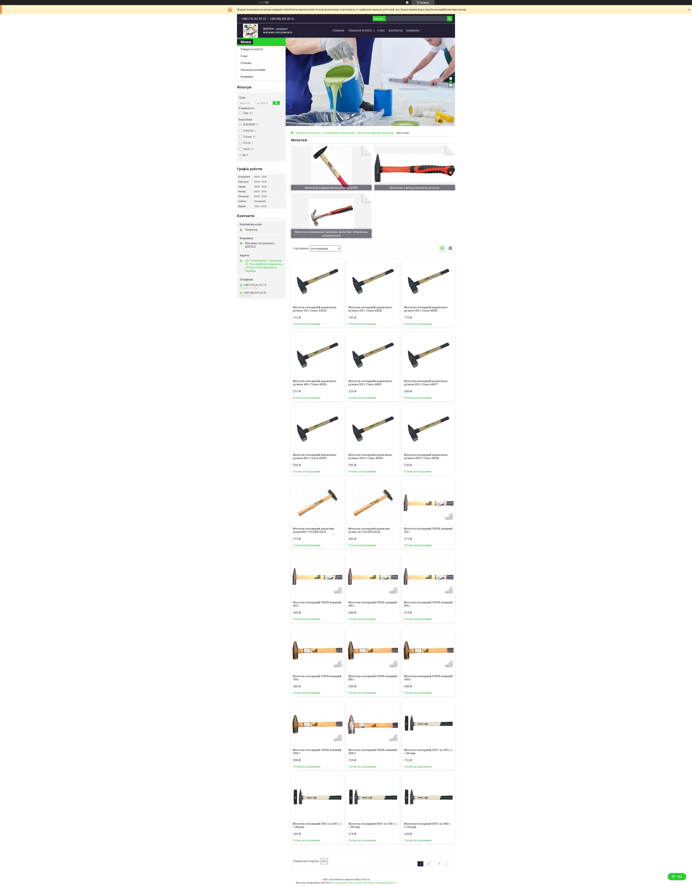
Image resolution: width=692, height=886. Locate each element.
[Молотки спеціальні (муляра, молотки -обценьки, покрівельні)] (331, 215)
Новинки (412, 30)
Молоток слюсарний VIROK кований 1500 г (317, 751)
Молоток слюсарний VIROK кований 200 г (317, 604)
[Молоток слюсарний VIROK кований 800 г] (373, 650)
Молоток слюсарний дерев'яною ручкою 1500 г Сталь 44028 (426, 456)
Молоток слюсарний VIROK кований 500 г (428, 604)
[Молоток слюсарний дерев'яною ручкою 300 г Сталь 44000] (428, 281)
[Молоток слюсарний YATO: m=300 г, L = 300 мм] (373, 797)
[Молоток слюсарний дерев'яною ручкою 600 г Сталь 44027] (428, 355)
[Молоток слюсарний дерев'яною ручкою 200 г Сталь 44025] (373, 281)
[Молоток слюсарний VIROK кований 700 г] (317, 650)
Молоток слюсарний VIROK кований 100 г (428, 530)
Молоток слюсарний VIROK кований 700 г (317, 678)
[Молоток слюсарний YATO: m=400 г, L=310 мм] (428, 797)
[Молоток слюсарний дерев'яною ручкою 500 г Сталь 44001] (373, 355)
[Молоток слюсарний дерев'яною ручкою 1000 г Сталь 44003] (373, 428)
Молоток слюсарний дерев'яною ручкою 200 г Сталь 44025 (370, 309)
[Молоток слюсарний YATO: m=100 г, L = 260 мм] (428, 724)
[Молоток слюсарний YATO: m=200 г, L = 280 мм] (317, 797)
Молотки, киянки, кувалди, (376, 133)
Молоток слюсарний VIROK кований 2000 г (372, 751)
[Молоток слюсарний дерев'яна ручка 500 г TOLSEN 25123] (317, 502)
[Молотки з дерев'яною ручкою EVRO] (331, 167)
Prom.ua (365, 879)
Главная (338, 30)
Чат (679, 876)
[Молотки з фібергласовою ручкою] (414, 167)
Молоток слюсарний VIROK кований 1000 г (428, 678)
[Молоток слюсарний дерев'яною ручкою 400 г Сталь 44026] (317, 355)
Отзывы (246, 63)
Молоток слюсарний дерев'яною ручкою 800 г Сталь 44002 (314, 456)
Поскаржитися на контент (347, 882)
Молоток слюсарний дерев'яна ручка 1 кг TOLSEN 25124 (369, 530)
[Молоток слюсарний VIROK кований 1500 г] (317, 724)
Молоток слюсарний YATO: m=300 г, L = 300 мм (372, 825)
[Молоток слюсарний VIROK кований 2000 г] (373, 724)
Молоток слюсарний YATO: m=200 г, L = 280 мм (317, 825)
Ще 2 (245, 155)
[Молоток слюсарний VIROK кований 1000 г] (428, 650)
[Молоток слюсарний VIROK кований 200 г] (317, 576)
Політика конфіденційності (380, 882)
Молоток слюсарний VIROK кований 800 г (372, 678)
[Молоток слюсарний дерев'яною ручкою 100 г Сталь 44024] (317, 281)
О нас (381, 30)
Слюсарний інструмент (339, 133)
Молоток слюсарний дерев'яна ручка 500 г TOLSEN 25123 (313, 530)
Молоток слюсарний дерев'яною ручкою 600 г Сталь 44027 (426, 383)
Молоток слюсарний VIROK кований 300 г (372, 604)
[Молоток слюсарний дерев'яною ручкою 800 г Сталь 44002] (317, 428)
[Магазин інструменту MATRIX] (250, 30)
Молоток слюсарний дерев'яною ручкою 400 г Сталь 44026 (314, 383)
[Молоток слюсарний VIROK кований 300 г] (373, 576)
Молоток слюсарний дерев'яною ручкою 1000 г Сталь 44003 (370, 456)
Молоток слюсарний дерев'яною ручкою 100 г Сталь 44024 (314, 309)
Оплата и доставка (253, 69)
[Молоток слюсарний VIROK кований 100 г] (428, 502)
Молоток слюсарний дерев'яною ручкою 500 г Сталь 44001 (370, 383)
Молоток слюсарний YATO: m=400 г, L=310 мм (427, 825)
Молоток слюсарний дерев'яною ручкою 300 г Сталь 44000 (426, 309)
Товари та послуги (308, 133)
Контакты (396, 30)
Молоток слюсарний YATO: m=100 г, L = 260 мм (428, 751)
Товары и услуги (360, 30)
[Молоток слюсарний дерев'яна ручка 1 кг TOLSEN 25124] (373, 502)
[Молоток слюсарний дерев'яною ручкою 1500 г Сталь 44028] (428, 428)
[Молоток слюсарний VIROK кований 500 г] (428, 576)
